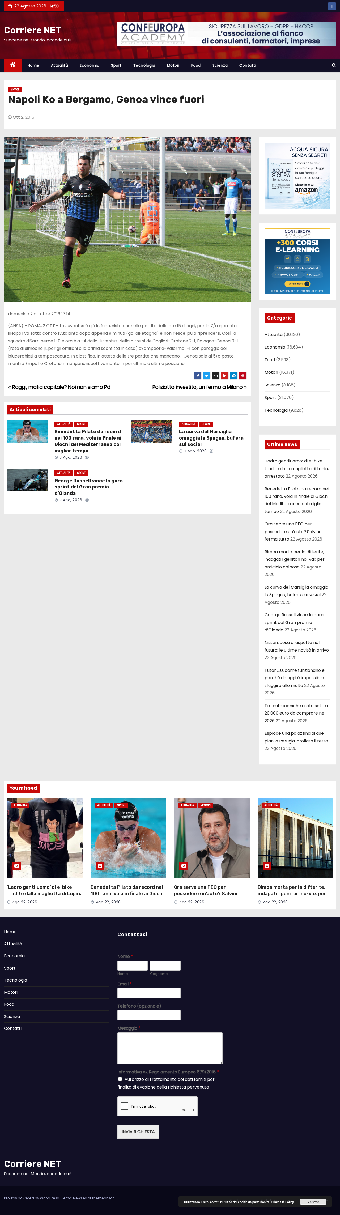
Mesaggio (129, 1028)
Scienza (220, 65)
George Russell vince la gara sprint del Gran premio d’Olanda (88, 487)
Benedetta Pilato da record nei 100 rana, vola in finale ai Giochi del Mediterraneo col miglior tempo (87, 441)
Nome (125, 956)
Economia (89, 65)
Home (33, 65)
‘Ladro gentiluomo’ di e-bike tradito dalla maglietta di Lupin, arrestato (297, 468)
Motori (173, 65)
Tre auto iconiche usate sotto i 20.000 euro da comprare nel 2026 (296, 713)
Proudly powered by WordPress (32, 1198)
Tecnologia (144, 65)
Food (196, 65)
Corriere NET (32, 30)
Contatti (247, 65)
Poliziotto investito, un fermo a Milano (198, 387)
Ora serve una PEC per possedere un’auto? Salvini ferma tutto (292, 531)
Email (124, 984)
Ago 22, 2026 (24, 902)
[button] (334, 65)
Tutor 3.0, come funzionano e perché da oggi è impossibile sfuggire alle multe (295, 678)
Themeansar (103, 1198)
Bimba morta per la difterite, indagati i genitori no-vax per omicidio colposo (295, 559)
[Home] (13, 65)
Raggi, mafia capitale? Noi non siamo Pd (60, 387)
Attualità (59, 65)
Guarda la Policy (282, 1202)
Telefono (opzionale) (139, 1006)
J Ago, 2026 (70, 457)
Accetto (313, 1201)
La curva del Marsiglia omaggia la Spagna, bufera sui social (211, 438)
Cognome (159, 974)
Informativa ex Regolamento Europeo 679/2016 (168, 1072)
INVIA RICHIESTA (138, 1132)
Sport (116, 65)
